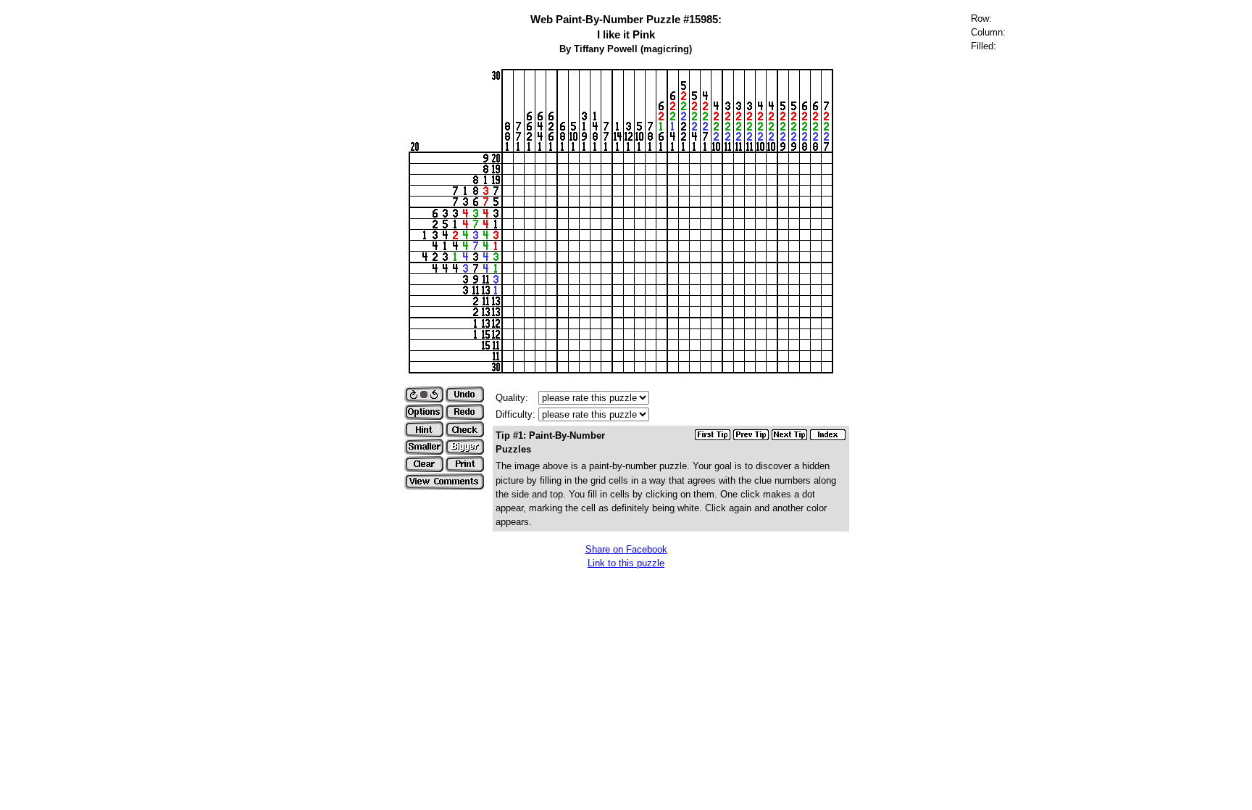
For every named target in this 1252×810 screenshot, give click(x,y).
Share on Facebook (626, 549)
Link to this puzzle (626, 563)
